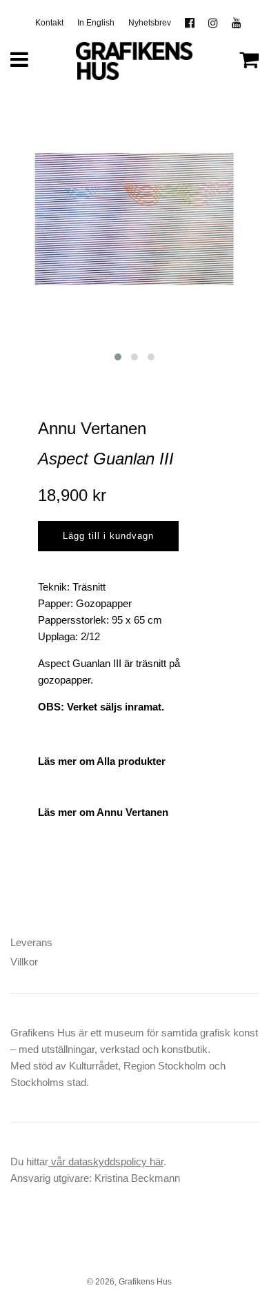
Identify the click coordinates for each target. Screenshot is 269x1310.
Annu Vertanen (92, 428)
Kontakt (49, 23)
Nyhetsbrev (149, 23)
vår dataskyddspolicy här (105, 1161)
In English (95, 23)
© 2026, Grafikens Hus (129, 1282)
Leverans (31, 942)
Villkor (24, 962)
